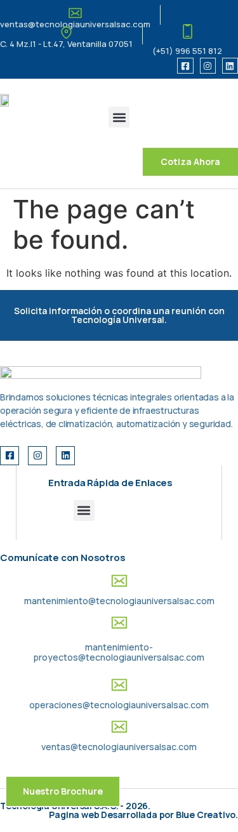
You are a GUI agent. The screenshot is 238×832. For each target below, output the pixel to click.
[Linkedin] (230, 66)
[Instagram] (208, 66)
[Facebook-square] (185, 66)
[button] (119, 117)
